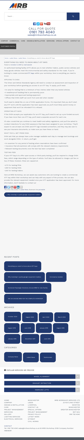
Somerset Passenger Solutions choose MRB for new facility (27, 288)
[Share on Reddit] (11, 187)
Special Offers (62, 41)
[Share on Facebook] (5, 187)
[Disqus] (42, 224)
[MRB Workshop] (17, 10)
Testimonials (48, 357)
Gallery (7, 414)
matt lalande (28, 65)
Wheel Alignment (42, 376)
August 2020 (30, 317)
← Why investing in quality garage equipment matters (23, 194)
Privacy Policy (34, 414)
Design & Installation (36, 41)
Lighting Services (12, 417)
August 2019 (12, 328)
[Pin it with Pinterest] (15, 187)
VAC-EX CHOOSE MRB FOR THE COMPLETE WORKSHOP (25, 298)
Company (4, 41)
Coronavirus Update (56, 277)
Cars (23, 41)
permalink (41, 189)
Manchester (33, 400)
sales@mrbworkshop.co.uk (42, 35)
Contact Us (33, 407)
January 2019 (44, 328)
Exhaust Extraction (42, 383)
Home (6, 58)
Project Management (14, 409)
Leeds (30, 402)
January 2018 (12, 339)
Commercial (14, 41)
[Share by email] (21, 187)
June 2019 (27, 328)
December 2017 (30, 339)
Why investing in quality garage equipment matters (24, 277)
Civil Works (33, 421)
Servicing (50, 41)
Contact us (75, 41)
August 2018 (60, 328)
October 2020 (12, 316)
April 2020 (46, 317)
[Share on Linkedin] (18, 187)
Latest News (13, 58)
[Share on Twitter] (8, 187)
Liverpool (32, 405)
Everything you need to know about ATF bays (22, 266)
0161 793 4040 (42, 32)
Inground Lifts (42, 390)
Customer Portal (8, 46)
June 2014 (47, 339)
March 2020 (62, 317)
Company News (13, 357)
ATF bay (30, 73)
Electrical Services (13, 419)
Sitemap (31, 419)
